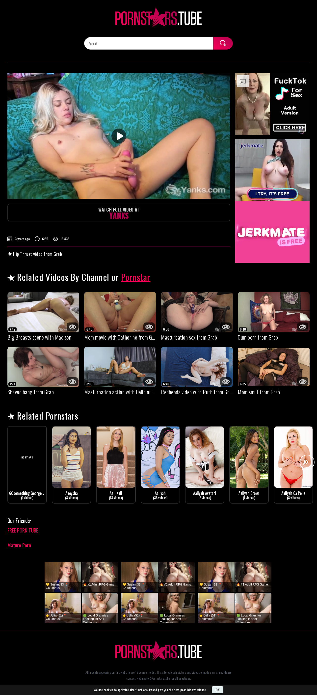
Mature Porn (19, 545)
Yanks (118, 213)
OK (217, 689)
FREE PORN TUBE (22, 530)
